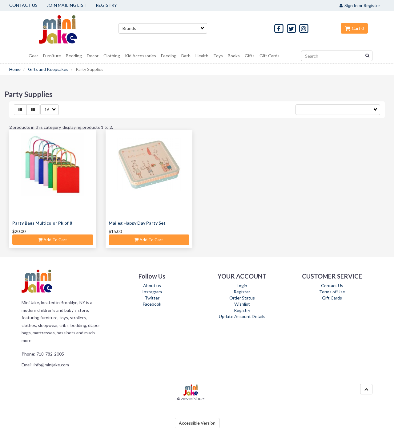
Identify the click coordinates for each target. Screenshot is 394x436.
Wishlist (242, 304)
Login (242, 285)
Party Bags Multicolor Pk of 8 (42, 223)
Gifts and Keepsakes (48, 69)
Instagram (152, 291)
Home (15, 69)
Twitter (152, 297)
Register (242, 291)
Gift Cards (332, 297)
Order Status (242, 297)
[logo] (65, 29)
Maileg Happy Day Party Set (137, 223)
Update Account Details (242, 316)
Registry (242, 310)
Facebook (152, 304)
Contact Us (332, 285)
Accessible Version (197, 423)
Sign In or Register (361, 5)
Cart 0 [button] (357, 28)
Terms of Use (332, 291)
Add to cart (54, 239)
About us (152, 285)
